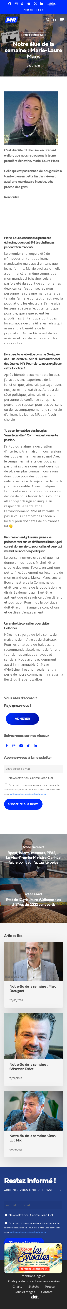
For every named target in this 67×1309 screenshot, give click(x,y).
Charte (17, 1286)
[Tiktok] (22, 3)
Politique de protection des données (34, 1281)
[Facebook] (9, 3)
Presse (50, 1286)
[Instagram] (16, 3)
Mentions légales (33, 1276)
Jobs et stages (25, 1292)
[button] (62, 19)
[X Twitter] (35, 3)
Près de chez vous (33, 35)
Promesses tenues (33, 10)
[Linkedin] (41, 3)
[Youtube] (29, 3)
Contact (47, 1292)
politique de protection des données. (28, 794)
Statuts (33, 1286)
